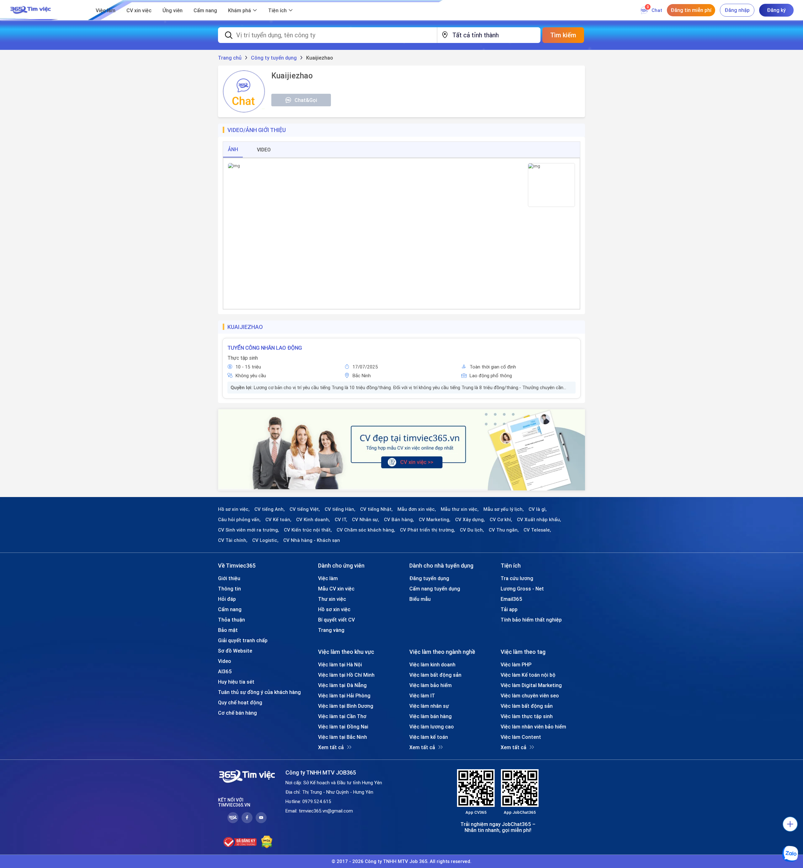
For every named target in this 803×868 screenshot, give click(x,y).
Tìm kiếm (563, 35)
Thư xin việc (332, 599)
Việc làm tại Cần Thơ (342, 716)
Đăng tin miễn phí (691, 10)
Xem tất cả (331, 747)
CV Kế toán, (278, 519)
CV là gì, (538, 509)
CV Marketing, (434, 519)
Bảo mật (228, 630)
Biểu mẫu (420, 599)
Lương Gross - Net (522, 588)
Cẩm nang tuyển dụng (434, 588)
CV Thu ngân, (504, 530)
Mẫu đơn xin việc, (416, 509)
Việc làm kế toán (428, 737)
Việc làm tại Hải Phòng (344, 695)
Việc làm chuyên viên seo (530, 695)
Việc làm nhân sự (429, 706)
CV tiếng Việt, (305, 509)
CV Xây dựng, (470, 519)
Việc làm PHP (516, 664)
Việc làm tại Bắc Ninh (342, 737)
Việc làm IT (422, 695)
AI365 (225, 671)
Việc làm (105, 10)
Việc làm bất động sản (435, 675)
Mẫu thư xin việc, (460, 509)
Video (224, 661)
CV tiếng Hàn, (340, 509)
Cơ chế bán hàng (237, 713)
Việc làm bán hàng (430, 716)
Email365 (511, 599)
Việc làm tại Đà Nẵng (342, 685)
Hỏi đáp (227, 599)
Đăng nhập (737, 10)
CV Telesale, (537, 530)
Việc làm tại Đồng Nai (343, 726)
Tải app (509, 609)
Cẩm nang (205, 10)
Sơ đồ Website (235, 651)
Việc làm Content (521, 737)
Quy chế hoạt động (240, 702)
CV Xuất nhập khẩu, (539, 519)
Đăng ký (776, 10)
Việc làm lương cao (431, 726)
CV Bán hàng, (399, 519)
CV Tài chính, (232, 540)
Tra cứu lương (517, 578)
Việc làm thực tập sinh (527, 716)
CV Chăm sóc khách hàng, (366, 530)
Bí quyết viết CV (336, 619)
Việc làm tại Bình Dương (345, 706)
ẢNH (233, 149)
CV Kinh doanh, (313, 519)
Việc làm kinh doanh (432, 664)
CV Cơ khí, (501, 519)
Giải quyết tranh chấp (243, 640)
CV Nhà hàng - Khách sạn (311, 540)
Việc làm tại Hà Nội (340, 664)
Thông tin (229, 588)
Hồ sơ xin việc (334, 609)
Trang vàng (331, 630)
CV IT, (341, 519)
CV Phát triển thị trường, (427, 530)
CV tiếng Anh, (269, 509)
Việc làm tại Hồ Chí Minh (346, 675)
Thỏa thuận (231, 619)
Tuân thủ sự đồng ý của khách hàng (259, 692)
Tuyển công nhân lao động (264, 347)
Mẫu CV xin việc (336, 588)
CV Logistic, (265, 540)
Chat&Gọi (306, 100)
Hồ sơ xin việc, (234, 509)
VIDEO (264, 149)
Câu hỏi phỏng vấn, (239, 519)
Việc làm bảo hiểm (430, 685)
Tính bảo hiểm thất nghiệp (531, 619)
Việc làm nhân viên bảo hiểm (533, 726)
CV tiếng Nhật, (376, 509)
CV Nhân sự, (365, 519)
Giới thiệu (229, 578)
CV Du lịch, (472, 530)
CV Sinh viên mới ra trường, (248, 530)
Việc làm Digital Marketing (531, 685)
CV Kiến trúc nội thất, (308, 530)
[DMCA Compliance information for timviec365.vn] (266, 842)
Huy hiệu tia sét (236, 682)
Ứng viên (172, 10)
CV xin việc (139, 10)
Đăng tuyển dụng (429, 578)
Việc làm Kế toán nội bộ (528, 675)
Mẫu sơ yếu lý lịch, (503, 509)
